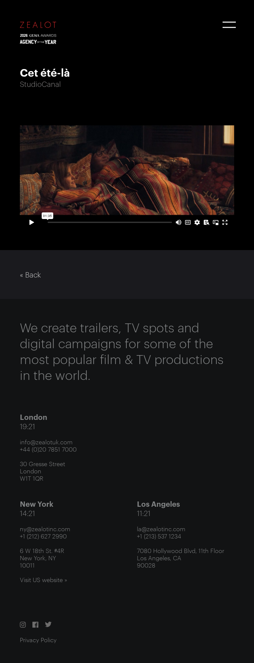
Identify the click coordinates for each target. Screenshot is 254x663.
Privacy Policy (38, 640)
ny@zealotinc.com (45, 529)
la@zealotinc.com (161, 529)
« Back (30, 274)
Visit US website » (43, 579)
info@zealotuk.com (46, 442)
